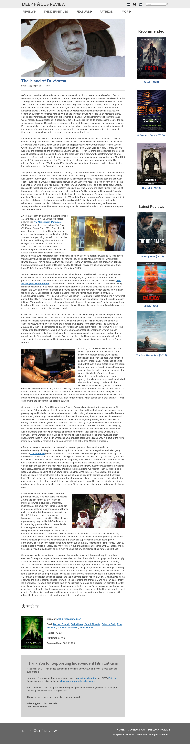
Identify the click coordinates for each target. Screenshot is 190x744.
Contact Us (136, 729)
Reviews (28, 11)
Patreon (106, 11)
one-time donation (87, 678)
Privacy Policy (159, 729)
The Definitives (56, 11)
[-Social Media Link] (128, 4)
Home (121, 729)
